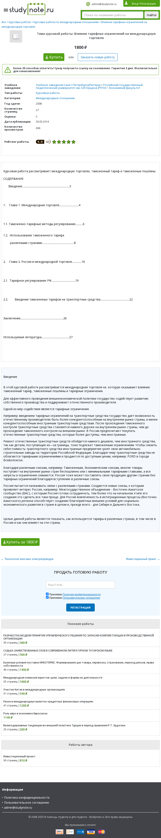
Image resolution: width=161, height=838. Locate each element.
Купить (56, 57)
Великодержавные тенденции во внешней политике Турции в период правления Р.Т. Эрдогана (64, 725)
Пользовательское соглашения (81, 597)
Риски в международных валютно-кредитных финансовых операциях (48, 701)
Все (4, 22)
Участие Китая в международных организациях (34, 689)
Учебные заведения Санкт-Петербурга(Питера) (68, 85)
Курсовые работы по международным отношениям (66, 22)
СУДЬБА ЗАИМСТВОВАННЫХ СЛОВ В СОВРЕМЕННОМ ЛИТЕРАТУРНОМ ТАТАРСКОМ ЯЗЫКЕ (57, 650)
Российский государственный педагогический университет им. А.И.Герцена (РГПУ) (89, 86)
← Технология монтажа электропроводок (27, 559)
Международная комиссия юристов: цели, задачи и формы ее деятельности (52, 677)
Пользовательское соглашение (26, 802)
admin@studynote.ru (104, 4)
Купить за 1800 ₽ (22, 541)
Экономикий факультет (124, 88)
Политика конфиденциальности (26, 797)
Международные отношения (55, 98)
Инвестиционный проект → (143, 559)
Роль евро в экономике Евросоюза (25, 713)
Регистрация (80, 607)
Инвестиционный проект (19, 756)
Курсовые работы (20, 22)
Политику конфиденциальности (82, 594)
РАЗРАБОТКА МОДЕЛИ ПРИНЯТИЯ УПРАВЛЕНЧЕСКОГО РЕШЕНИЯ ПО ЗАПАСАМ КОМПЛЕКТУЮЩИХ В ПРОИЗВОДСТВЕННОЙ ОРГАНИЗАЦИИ (78, 637)
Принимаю (75, 594)
